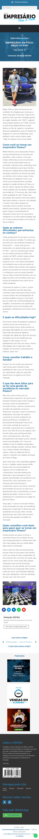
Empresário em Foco (19, 38)
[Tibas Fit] (18, 730)
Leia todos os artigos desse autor (16, 626)
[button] (19, 28)
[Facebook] (4, 802)
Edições (11, 788)
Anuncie (28, 788)
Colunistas (20, 788)
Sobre (5, 788)
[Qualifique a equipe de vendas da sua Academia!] (18, 706)
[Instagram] (9, 802)
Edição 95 (22, 50)
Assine (5, 790)
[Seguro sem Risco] (18, 681)
